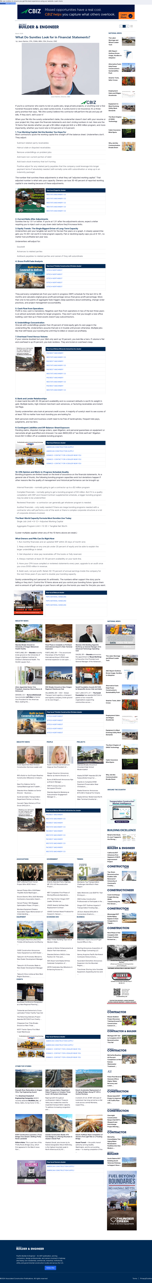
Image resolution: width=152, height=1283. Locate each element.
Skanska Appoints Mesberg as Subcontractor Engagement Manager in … (58, 794)
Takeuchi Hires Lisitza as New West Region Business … (30, 975)
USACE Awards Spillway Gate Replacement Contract (57, 906)
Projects (81, 742)
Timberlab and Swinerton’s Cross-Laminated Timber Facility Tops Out (30, 1011)
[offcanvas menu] (131, 26)
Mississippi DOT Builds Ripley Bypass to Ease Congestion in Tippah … (113, 918)
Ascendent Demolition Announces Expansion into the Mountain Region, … (89, 963)
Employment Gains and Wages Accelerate (115, 93)
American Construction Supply (60, 447)
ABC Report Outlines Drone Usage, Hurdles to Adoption (114, 673)
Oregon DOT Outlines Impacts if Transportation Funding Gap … (88, 906)
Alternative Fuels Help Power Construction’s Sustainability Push (115, 68)
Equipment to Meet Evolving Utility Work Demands (113, 732)
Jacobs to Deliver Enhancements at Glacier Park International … (60, 949)
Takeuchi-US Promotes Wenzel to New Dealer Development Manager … (30, 959)
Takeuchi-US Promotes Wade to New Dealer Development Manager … (30, 967)
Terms (135, 1278)
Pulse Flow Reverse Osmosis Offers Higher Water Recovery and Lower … (114, 1081)
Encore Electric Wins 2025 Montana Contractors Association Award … (30, 898)
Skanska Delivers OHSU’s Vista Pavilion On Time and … (58, 955)
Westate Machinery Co (56, 194)
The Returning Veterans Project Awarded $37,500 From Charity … (29, 1018)
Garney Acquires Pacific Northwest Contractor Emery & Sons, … (90, 955)
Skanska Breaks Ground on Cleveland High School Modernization (87, 767)
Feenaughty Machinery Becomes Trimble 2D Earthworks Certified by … (30, 942)
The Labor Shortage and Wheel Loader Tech (113, 658)
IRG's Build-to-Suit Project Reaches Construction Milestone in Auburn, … (30, 777)
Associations (23, 859)
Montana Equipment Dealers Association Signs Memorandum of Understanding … (29, 911)
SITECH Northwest (54, 270)
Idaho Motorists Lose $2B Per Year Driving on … (90, 894)
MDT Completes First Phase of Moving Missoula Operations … (58, 894)
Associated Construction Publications (19, 1278)
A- (121, 26)
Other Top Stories (23, 1066)
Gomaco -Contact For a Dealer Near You (63, 455)
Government (52, 859)
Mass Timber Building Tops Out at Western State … (59, 941)
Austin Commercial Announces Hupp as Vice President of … (58, 766)
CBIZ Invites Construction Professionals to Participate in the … (90, 900)
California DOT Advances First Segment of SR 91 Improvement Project (113, 857)
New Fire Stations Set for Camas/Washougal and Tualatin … (29, 785)
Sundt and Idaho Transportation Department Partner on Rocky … (29, 798)
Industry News (21, 621)
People (50, 742)
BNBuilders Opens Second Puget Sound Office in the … (89, 941)
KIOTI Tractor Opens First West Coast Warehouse (28, 1030)
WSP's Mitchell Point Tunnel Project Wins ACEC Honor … (27, 883)
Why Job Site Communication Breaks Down (114, 145)
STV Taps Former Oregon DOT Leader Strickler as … (58, 900)
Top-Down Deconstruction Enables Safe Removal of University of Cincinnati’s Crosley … (113, 878)
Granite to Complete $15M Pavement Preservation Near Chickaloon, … (87, 784)
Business (81, 917)
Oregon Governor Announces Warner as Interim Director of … (58, 774)
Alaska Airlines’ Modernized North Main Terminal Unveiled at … (89, 798)
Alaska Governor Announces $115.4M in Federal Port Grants (88, 792)
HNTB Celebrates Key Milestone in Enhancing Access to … (59, 968)
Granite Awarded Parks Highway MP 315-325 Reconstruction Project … (59, 884)
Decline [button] (3, 3)
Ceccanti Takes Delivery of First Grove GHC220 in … (28, 804)
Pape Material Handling (56, 597)
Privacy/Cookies (146, 1278)
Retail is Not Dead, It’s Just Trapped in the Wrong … (114, 837)
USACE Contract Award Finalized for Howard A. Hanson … (60, 913)
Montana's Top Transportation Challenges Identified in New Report (88, 884)
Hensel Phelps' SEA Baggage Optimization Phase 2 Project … (28, 904)
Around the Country (116, 790)
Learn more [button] (58, 1)
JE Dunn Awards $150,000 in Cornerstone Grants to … (87, 913)
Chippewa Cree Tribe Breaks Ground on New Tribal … (27, 1024)
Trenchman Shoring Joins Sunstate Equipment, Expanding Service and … (90, 971)
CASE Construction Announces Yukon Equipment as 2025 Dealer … (30, 951)
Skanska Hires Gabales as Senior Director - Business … (29, 792)
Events (20, 979)
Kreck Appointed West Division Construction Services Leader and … (29, 767)
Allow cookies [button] (11, 3)
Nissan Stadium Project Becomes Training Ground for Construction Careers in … (114, 1021)
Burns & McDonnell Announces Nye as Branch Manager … (60, 781)
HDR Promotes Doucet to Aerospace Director (56, 787)
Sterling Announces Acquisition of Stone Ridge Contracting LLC (89, 949)
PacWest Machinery (54, 353)
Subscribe (50, 1268)
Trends (80, 859)
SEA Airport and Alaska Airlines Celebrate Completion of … (58, 962)
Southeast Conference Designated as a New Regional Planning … (29, 1003)
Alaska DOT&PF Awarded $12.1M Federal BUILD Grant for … (89, 777)
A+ (127, 26)
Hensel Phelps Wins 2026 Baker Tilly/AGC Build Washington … (29, 891)
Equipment (21, 917)
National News (115, 33)
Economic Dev (53, 917)
